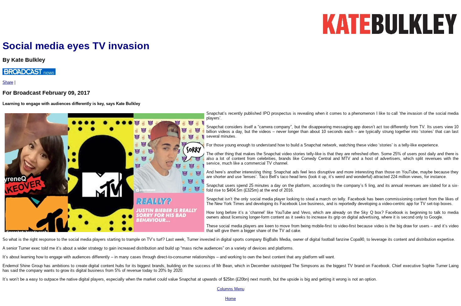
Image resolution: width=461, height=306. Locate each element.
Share (8, 82)
